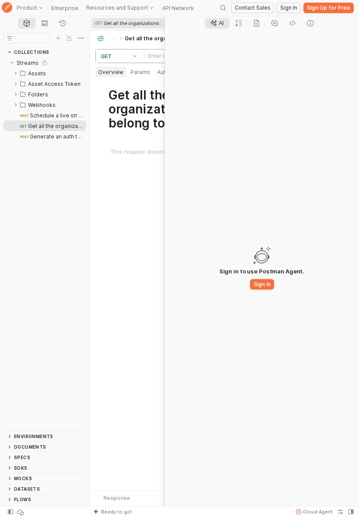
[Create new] (58, 38)
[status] (21, 511)
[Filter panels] (9, 38)
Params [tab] (140, 72)
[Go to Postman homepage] (7, 8)
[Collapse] (12, 62)
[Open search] (223, 8)
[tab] (26, 23)
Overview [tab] (110, 72)
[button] (136, 56)
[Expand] (15, 73)
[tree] (45, 244)
